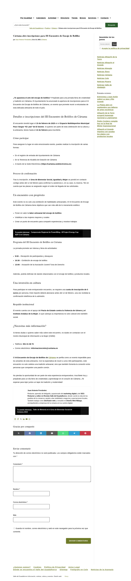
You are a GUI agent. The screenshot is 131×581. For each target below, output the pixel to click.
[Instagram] (15, 419)
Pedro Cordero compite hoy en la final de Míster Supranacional (107, 123)
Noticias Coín (103, 78)
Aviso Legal (74, 567)
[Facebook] (18, 419)
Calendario (41, 18)
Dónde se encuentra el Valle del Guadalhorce (35, 570)
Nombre (16, 489)
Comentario (18, 464)
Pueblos (47, 28)
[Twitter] (21, 419)
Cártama (54, 28)
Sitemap (64, 570)
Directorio (65, 18)
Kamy (66, 576)
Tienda (74, 18)
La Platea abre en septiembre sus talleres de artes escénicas (107, 107)
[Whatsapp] (29, 419)
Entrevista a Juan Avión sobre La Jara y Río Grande (107, 99)
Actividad (52, 18)
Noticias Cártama (104, 75)
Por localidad (26, 18)
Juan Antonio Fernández (23, 39)
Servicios (92, 18)
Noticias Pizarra (104, 82)
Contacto (105, 18)
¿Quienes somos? (22, 567)
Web (14, 515)
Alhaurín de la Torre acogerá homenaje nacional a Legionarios (107, 115)
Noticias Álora (103, 72)
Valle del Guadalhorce (36, 28)
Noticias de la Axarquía (102, 570)
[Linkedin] (24, 419)
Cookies (37, 567)
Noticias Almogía (104, 68)
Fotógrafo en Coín (79, 570)
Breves (83, 18)
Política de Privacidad (55, 567)
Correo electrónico (20, 502)
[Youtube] (27, 419)
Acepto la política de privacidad (115, 48)
